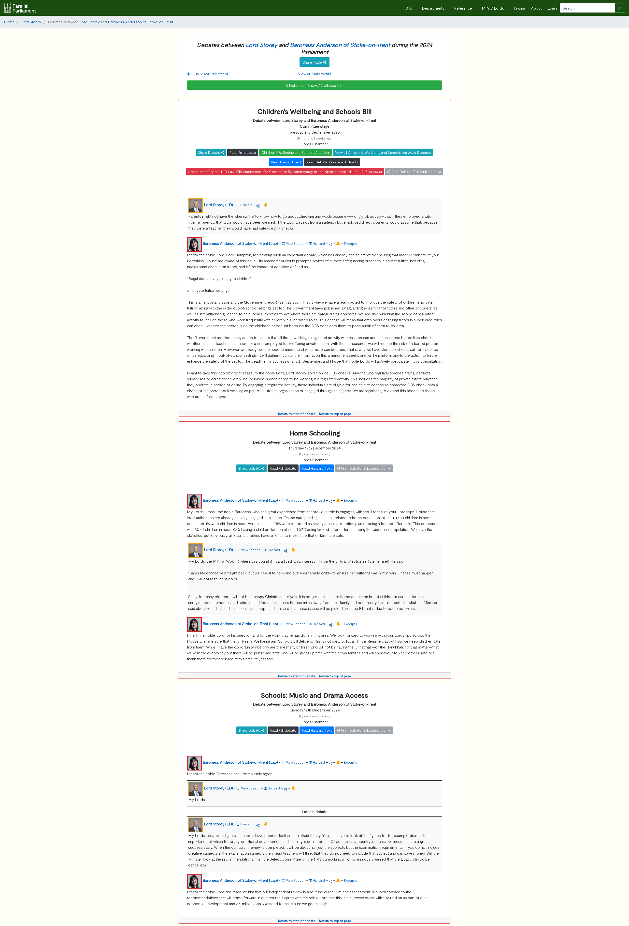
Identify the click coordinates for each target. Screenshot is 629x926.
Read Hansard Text (286, 161)
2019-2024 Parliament (209, 73)
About (536, 8)
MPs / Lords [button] (493, 8)
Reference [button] (463, 8)
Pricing (519, 8)
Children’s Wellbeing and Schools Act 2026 (295, 152)
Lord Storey (31, 21)
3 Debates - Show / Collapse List (314, 85)
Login (552, 8)
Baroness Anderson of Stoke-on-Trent (140, 21)
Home (9, 21)
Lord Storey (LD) (218, 204)
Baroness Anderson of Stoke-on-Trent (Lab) (240, 243)
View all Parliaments (314, 73)
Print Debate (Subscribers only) (415, 171)
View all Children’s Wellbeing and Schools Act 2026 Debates (383, 152)
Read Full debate (242, 152)
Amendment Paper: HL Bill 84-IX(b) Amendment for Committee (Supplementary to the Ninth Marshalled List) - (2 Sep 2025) (285, 171)
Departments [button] (433, 8)
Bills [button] (409, 8)
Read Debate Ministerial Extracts (332, 161)
